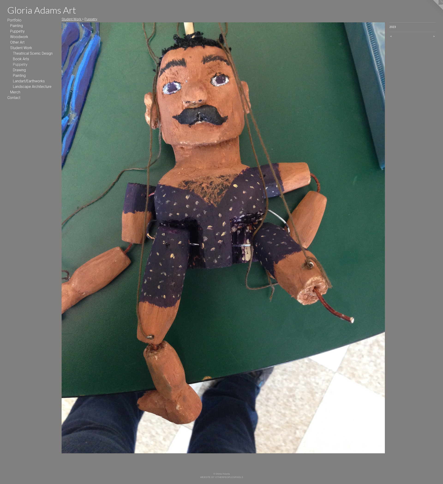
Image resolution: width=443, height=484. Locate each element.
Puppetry (17, 31)
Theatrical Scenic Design (33, 53)
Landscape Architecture (32, 86)
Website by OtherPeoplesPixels (221, 477)
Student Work (21, 48)
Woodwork (19, 37)
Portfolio (14, 20)
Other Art (17, 42)
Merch (15, 92)
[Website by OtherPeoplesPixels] (434, 9)
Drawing (19, 70)
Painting (16, 26)
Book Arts (21, 59)
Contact (13, 98)
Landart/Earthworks (29, 81)
